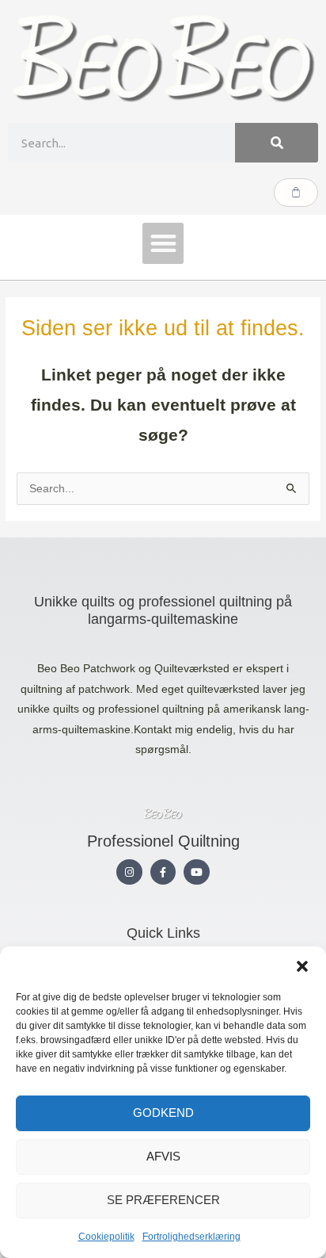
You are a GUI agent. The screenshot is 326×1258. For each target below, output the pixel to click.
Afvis (163, 1156)
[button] (302, 966)
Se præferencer (163, 1199)
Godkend (163, 1112)
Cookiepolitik (106, 1236)
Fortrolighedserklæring (191, 1236)
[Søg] (276, 143)
